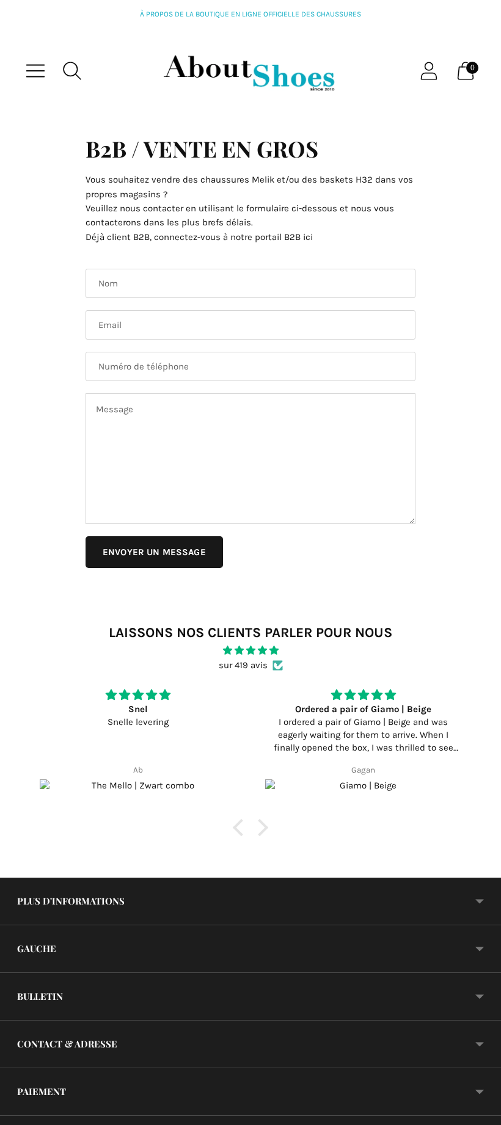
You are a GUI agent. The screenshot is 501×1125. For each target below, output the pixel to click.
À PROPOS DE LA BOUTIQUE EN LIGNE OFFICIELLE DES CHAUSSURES (250, 14)
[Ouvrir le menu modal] (35, 71)
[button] (241, 827)
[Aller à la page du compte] (429, 71)
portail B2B (278, 236)
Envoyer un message (154, 552)
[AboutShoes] (250, 71)
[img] (250, 650)
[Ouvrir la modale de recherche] (72, 71)
